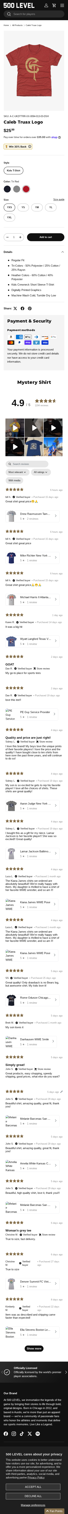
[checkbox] (14, 480)
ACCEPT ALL (33, 1486)
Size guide (58, 199)
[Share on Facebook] (22, 308)
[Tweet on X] (15, 308)
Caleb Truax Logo (34, 25)
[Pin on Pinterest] (29, 308)
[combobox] (34, 13)
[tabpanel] (34, 908)
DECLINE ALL (33, 1496)
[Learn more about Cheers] (18, 146)
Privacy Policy (36, 1477)
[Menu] (62, 5)
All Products (17, 25)
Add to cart (46, 237)
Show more (34, 1348)
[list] (34, 71)
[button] (54, 5)
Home (6, 25)
